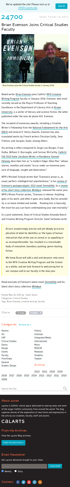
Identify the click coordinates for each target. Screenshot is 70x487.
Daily (20, 471)
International (40, 341)
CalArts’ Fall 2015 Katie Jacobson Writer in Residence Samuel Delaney (34, 156)
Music (37, 344)
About (10, 400)
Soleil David (31, 295)
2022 (37, 371)
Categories (16, 324)
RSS (40, 482)
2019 (60, 371)
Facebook (17, 482)
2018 (4, 375)
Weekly (8, 471)
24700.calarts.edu (27, 7)
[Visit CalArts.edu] (12, 422)
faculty (41, 301)
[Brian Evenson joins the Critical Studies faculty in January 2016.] (35, 58)
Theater (38, 358)
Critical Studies (20, 298)
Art (2, 334)
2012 (49, 375)
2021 (44, 371)
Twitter (23, 482)
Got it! (61, 6)
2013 (41, 375)
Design (4, 348)
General (5, 362)
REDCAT (38, 348)
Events (4, 351)
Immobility (50, 281)
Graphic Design (8, 365)
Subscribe (55, 466)
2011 (56, 375)
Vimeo (34, 482)
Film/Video (6, 358)
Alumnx (4, 330)
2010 (64, 375)
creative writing (29, 301)
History (37, 330)
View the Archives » (13, 443)
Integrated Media (42, 337)
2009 (4, 379)
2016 (19, 375)
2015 (26, 375)
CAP (3, 337)
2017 (11, 375)
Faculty (4, 355)
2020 (52, 371)
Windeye (36, 286)
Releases (38, 351)
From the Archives (14, 430)
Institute (38, 334)
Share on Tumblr (35, 313)
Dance (4, 344)
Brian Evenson (23, 94)
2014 (34, 375)
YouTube (29, 482)
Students (38, 355)
